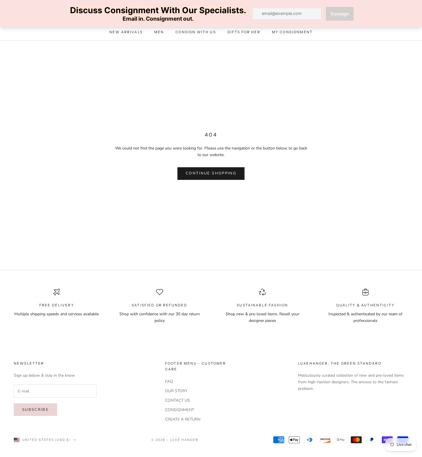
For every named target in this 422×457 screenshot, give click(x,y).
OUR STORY (176, 391)
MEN (159, 32)
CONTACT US (177, 400)
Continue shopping (211, 173)
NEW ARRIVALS (126, 32)
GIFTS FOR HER (243, 32)
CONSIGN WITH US (195, 32)
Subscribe (35, 409)
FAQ (169, 381)
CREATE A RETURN (182, 419)
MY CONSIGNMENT (292, 32)
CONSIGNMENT (179, 410)
